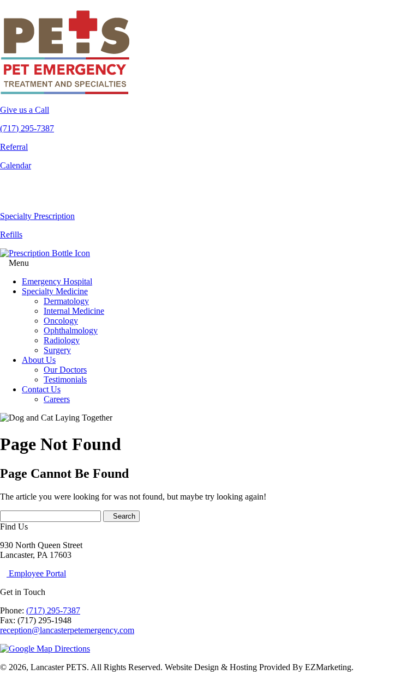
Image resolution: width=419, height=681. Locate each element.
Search (124, 516)
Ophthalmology (71, 330)
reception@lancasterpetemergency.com (67, 630)
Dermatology (66, 301)
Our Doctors (65, 369)
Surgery (57, 350)
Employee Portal (36, 573)
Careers (57, 399)
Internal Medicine (74, 310)
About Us (39, 359)
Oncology (61, 320)
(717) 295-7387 (53, 610)
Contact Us (41, 389)
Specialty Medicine (55, 291)
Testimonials (65, 379)
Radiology (62, 340)
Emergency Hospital (57, 281)
